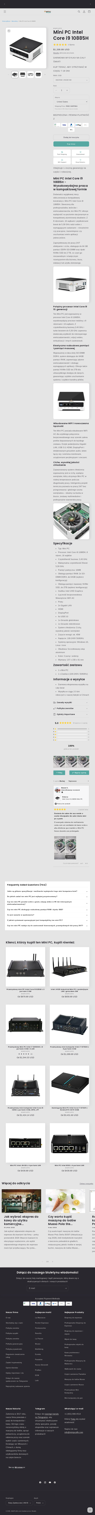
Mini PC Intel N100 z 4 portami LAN (69, 1166)
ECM (37, 1375)
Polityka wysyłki (12, 1333)
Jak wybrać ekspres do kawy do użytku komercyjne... (21, 1220)
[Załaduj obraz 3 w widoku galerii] (30, 74)
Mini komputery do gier (74, 1398)
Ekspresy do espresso (73, 1318)
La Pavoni (39, 1339)
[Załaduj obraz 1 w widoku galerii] (14, 74)
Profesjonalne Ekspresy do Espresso (75, 1324)
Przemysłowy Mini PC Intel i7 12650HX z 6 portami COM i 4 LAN (25, 1048)
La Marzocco (40, 1318)
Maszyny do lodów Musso (75, 1379)
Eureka (38, 1354)
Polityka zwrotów (12, 1328)
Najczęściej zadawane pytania (18, 1386)
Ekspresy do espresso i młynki (74, 1332)
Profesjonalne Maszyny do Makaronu (75, 1362)
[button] (4, 11)
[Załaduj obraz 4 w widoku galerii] (38, 74)
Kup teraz (71, 144)
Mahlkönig (39, 1349)
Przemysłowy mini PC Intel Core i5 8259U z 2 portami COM (25, 990)
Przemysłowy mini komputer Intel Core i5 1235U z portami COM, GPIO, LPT (25, 1109)
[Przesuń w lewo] (8, 74)
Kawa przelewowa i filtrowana (72, 1354)
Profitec (38, 1370)
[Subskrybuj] (65, 1288)
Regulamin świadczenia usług (15, 1355)
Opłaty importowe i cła (15, 1373)
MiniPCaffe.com (16, 1511)
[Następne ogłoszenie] (90, 4)
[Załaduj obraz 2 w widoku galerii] (22, 74)
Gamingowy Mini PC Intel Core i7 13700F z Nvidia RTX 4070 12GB (69, 1109)
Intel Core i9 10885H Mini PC (72, 799)
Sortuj (62, 781)
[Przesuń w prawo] (45, 74)
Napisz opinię (81, 773)
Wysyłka (56, 53)
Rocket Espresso (42, 1323)
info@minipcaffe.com (74, 1432)
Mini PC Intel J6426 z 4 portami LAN (25, 1166)
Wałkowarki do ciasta (73, 1369)
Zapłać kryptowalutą (14, 1362)
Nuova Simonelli (41, 1365)
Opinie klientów (12, 1368)
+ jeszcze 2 (70, 857)
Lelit (36, 1380)
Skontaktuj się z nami (14, 1323)
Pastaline (38, 1359)
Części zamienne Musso (74, 1385)
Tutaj (73, 1419)
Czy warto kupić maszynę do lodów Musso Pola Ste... (62, 1220)
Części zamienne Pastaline (75, 1374)
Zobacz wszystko (86, 1183)
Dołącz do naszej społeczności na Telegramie (17, 1379)
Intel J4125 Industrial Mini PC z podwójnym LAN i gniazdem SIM (69, 990)
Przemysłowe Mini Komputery (72, 1391)
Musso (37, 1344)
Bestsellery (15, 21)
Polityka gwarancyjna (14, 1344)
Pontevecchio (40, 1328)
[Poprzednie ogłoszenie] (4, 4)
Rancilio (38, 1333)
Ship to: (57, 97)
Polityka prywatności (14, 1349)
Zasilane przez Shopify (29, 1511)
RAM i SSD (57, 75)
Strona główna (6, 21)
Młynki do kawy (71, 1339)
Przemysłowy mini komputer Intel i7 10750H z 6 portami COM (69, 1048)
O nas (8, 1318)
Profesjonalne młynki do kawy (74, 1345)
